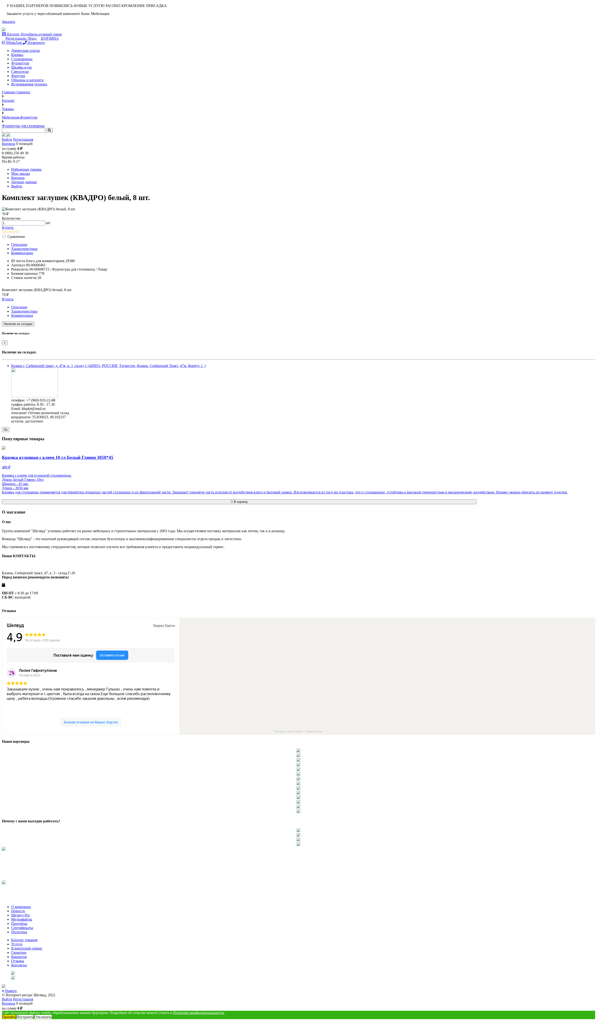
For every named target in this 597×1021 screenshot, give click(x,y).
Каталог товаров (24, 940)
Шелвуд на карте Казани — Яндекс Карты (298, 731)
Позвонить (36, 43)
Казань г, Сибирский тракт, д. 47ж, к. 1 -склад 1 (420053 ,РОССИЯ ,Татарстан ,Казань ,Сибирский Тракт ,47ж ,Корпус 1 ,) (108, 366)
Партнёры (19, 924)
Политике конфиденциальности (198, 1013)
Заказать (8, 22)
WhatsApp (14, 43)
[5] (17, 232)
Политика (19, 932)
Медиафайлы (21, 919)
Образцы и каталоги (27, 80)
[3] (10, 232)
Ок (5, 429)
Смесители (20, 72)
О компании (21, 907)
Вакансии (19, 957)
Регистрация (23, 139)
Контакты (19, 965)
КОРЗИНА (49, 38)
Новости (18, 911)
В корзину (240, 501)
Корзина (8, 144)
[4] (14, 232)
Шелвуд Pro (20, 915)
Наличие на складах (18, 324)
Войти (7, 139)
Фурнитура (20, 63)
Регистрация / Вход (21, 38)
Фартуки (18, 76)
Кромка (17, 55)
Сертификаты (22, 928)
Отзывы (17, 961)
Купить (8, 227)
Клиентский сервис (26, 948)
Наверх (10, 991)
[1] (3, 232)
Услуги (16, 944)
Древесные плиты (25, 51)
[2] (7, 232)
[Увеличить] (34, 396)
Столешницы (21, 59)
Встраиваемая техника (29, 84)
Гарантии (18, 952)
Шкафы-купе (21, 67)
